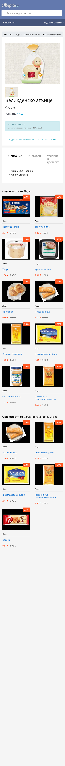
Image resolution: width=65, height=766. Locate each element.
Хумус (5, 269)
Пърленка (7, 312)
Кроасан (6, 540)
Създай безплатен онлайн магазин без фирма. (32, 139)
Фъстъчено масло (11, 396)
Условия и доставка (53, 159)
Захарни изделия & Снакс (40, 416)
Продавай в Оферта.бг (53, 22)
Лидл (17, 34)
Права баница (42, 312)
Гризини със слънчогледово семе (45, 398)
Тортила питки (42, 227)
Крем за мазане (43, 269)
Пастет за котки (10, 227)
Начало (8, 34)
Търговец (34, 156)
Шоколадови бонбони (46, 354)
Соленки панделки (12, 354)
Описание (15, 156)
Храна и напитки (31, 34)
